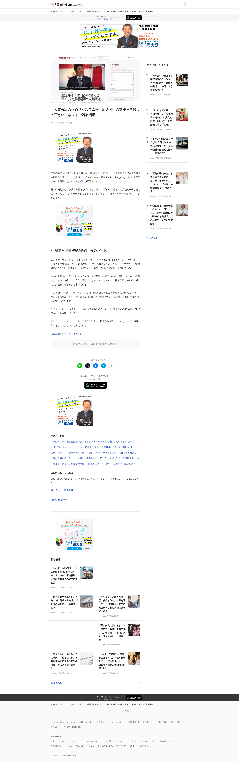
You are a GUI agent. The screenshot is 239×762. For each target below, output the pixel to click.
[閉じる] (237, 16)
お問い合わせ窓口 (86, 722)
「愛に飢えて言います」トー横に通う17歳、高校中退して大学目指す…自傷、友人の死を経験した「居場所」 (112, 632)
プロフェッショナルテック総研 (143, 741)
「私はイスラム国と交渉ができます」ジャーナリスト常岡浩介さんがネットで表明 (92, 441)
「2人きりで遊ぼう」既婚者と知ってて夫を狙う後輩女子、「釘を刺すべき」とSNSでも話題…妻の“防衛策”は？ (112, 661)
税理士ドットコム (58, 741)
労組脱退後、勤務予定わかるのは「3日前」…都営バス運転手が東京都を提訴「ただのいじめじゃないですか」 (161, 214)
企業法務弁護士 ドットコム (61, 746)
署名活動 (79, 181)
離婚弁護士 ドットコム (85, 746)
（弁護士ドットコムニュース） (66, 333)
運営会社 (54, 727)
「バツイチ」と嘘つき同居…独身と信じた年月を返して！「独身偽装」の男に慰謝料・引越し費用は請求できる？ (112, 604)
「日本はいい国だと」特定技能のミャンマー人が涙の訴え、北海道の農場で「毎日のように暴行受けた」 (161, 82)
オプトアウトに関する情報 (72, 727)
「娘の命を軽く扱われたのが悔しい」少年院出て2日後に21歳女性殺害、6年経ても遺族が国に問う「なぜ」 (161, 117)
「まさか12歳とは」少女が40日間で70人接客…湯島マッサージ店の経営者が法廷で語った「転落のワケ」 (161, 146)
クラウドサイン (75, 741)
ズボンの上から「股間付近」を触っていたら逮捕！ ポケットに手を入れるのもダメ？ (94, 452)
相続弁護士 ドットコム (168, 741)
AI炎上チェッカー (146, 746)
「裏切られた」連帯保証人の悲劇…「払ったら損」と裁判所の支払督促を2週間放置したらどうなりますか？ (64, 661)
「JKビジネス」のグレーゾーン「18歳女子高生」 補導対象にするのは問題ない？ (92, 447)
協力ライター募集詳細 (62, 490)
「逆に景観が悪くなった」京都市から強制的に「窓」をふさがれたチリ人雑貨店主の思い (95, 458)
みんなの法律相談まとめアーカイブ (112, 746)
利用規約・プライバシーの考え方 (110, 722)
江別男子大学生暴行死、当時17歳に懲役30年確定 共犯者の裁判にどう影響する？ (64, 602)
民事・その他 (76, 11)
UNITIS (133, 746)
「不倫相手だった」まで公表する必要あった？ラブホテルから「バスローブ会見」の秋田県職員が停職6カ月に (161, 182)
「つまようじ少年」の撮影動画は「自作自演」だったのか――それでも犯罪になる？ (93, 463)
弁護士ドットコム (60, 11)
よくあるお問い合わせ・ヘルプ (63, 722)
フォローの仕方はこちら (104, 19)
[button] (111, 365)
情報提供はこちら (60, 499)
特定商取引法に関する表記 (169, 722)
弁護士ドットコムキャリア (116, 741)
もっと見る (56, 682)
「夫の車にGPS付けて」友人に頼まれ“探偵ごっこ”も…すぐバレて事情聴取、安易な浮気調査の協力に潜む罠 (64, 575)
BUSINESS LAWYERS (93, 741)
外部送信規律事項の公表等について (141, 722)
